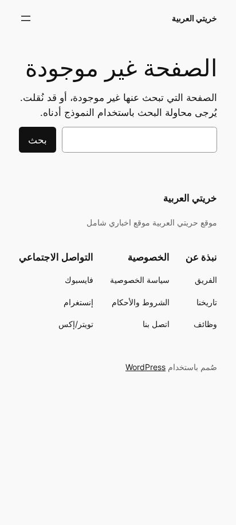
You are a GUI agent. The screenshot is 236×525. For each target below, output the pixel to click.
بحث (37, 140)
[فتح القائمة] (26, 18)
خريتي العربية (194, 18)
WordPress (145, 367)
